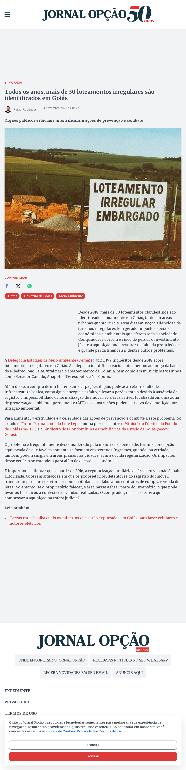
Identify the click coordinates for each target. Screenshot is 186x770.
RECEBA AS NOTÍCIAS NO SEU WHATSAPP (130, 660)
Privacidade (18, 702)
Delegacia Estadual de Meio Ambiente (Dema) (49, 360)
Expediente (17, 690)
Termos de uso (21, 713)
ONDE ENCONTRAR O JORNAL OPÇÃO (51, 660)
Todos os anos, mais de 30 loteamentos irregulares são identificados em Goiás (79, 95)
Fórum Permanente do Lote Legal (50, 423)
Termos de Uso (110, 731)
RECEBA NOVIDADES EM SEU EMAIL (75, 672)
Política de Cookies (60, 731)
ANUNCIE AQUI (129, 672)
